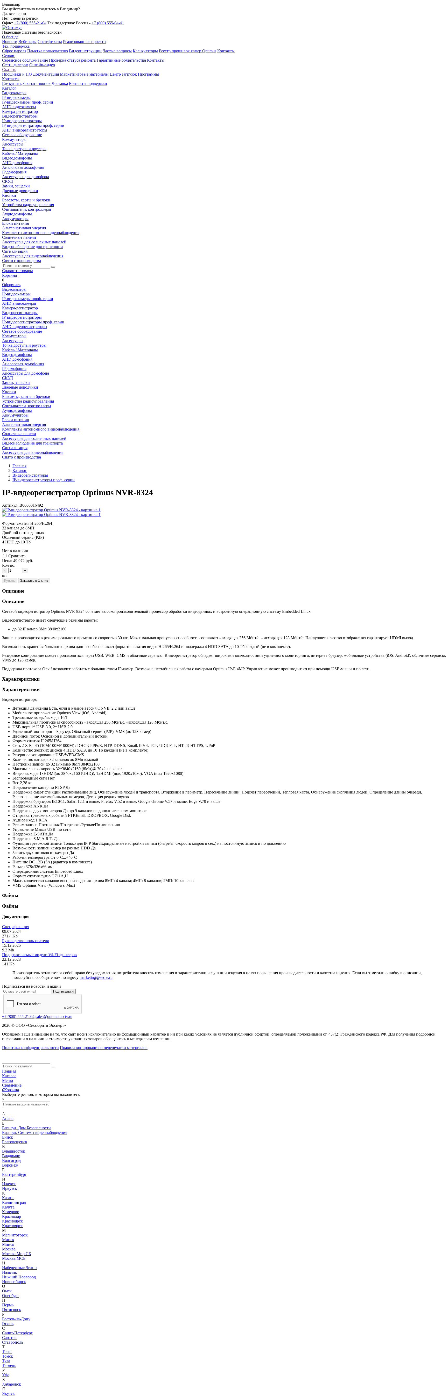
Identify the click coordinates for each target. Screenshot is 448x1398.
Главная (9, 1071)
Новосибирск (14, 1281)
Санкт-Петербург (17, 1333)
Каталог (9, 1076)
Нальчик (9, 1272)
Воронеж (10, 1165)
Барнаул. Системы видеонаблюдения (34, 1132)
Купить (9, 580)
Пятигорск (11, 1309)
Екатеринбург (14, 1174)
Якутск (8, 1393)
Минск (8, 1239)
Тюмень (9, 1365)
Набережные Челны (19, 1267)
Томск (7, 1356)
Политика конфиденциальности (30, 1047)
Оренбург (10, 1295)
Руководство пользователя (25, 940)
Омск (7, 1291)
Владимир (11, 1156)
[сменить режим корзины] (18, 275)
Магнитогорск (15, 1235)
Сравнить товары (17, 270)
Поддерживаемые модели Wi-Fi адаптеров (39, 954)
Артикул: (10, 505)
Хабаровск (11, 1384)
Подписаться (63, 991)
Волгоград (11, 1160)
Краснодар (11, 1216)
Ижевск (9, 1184)
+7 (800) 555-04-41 (108, 23)
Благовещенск (14, 1142)
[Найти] (53, 267)
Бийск (7, 1137)
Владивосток (13, 1151)
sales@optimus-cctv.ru (54, 1016)
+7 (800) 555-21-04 (30, 23)
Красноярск (12, 1221)
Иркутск (9, 1188)
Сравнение (12, 1085)
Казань (8, 1198)
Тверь (7, 1351)
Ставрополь (12, 1342)
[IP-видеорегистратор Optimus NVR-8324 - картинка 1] (51, 510)
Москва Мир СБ (16, 1253)
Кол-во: (8, 565)
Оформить (11, 284)
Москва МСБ (13, 1258)
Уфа (5, 1375)
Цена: (7, 560)
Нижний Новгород (19, 1277)
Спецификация (15, 926)
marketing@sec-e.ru (96, 977)
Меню (7, 1080)
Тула (6, 1361)
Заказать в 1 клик (34, 580)
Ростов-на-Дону (16, 1319)
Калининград (14, 1202)
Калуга (8, 1207)
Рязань (7, 1323)
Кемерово (10, 1212)
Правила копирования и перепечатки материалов (104, 1047)
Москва (9, 1249)
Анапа (7, 1118)
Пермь (7, 1305)
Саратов (9, 1337)
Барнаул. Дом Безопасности (26, 1128)
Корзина (9, 275)
